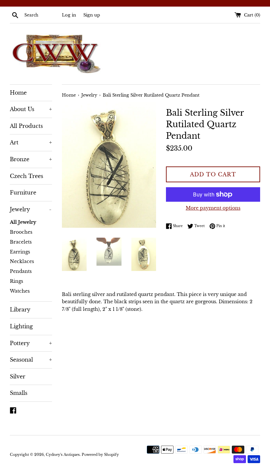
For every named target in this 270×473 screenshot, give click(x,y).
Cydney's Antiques (63, 454)
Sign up (91, 15)
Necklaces (22, 261)
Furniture (23, 192)
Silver (17, 376)
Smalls (18, 393)
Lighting (21, 326)
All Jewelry (23, 222)
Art (31, 142)
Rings (16, 281)
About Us (31, 109)
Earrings (20, 252)
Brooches (21, 232)
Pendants (21, 271)
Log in (69, 15)
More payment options (213, 208)
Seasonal (31, 359)
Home (18, 92)
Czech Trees (26, 176)
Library (20, 309)
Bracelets (21, 242)
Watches (20, 291)
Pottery (31, 343)
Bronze (31, 159)
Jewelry (30, 209)
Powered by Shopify (100, 454)
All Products (26, 126)
